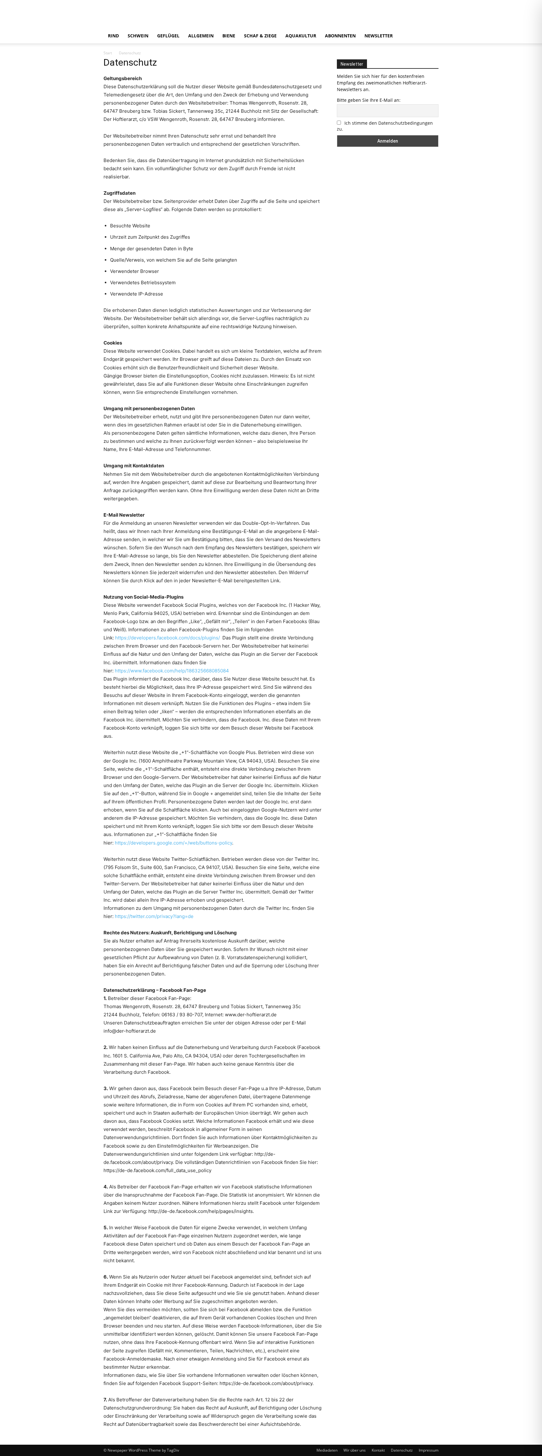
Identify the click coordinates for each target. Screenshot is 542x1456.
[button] (430, 36)
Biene (228, 36)
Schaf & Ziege (260, 36)
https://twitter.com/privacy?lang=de (154, 916)
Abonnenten (340, 36)
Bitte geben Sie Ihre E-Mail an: (369, 100)
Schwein (138, 36)
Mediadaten (326, 1450)
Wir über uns (354, 1450)
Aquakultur (300, 36)
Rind (113, 36)
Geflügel (168, 36)
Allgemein (201, 36)
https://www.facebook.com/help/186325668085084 (172, 671)
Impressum (428, 1450)
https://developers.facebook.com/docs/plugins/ (168, 638)
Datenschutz (402, 1450)
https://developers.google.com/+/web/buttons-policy (173, 843)
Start (108, 53)
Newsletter (378, 36)
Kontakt (378, 1450)
